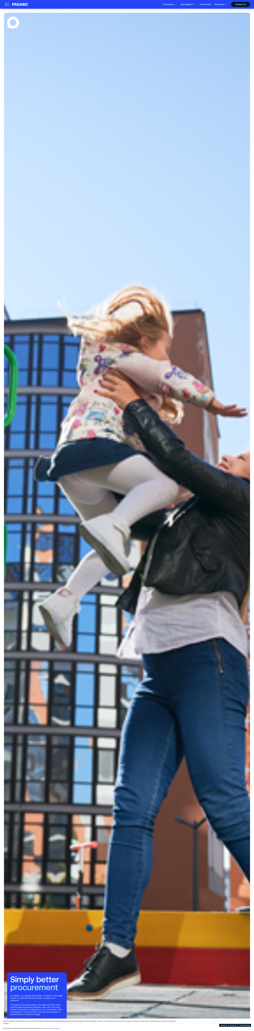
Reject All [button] (233, 1025)
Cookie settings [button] (244, 1025)
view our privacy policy (52, 1028)
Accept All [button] (224, 1025)
